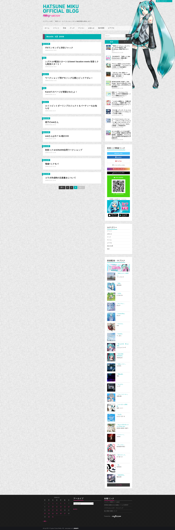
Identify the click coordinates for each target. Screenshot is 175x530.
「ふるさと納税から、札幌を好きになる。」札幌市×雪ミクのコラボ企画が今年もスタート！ (121, 102)
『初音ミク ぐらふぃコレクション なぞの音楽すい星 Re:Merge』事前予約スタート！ (121, 48)
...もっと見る (118, 485)
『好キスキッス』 (121, 455)
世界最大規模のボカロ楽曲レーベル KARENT (116, 505)
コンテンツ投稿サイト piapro (112, 502)
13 (64, 506)
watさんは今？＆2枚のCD (57, 136)
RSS (75, 509)
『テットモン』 (121, 444)
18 (56, 510)
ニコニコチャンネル (119, 165)
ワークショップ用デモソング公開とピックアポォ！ (69, 78)
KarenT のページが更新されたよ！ (61, 92)
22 (44, 513)
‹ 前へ (62, 187)
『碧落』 (119, 283)
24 (52, 513)
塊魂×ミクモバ (52, 164)
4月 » (45, 521)
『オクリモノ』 (121, 303)
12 (60, 506)
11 (56, 506)
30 (48, 517)
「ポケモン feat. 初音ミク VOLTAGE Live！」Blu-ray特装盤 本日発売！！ (121, 74)
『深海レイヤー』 (121, 364)
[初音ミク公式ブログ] (61, 11)
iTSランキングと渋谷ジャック (59, 48)
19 (60, 510)
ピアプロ (111, 28)
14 (68, 506)
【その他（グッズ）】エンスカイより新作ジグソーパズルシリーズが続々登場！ (121, 111)
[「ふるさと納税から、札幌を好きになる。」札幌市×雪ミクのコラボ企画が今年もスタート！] (108, 102)
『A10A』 (119, 293)
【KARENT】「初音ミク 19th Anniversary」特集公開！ (121, 57)
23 (48, 513)
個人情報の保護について (110, 511)
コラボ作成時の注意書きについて (60, 178)
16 (48, 510)
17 (52, 510)
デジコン (81, 28)
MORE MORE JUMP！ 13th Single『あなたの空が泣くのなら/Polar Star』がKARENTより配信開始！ (121, 84)
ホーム (47, 28)
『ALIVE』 (119, 414)
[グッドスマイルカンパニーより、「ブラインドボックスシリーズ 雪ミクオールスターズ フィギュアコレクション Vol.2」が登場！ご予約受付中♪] (108, 120)
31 (52, 517)
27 (64, 513)
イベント (56, 28)
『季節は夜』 (120, 374)
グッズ (72, 28)
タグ (125, 42)
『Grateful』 (120, 333)
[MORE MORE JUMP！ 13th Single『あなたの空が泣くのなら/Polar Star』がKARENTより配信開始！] (108, 83)
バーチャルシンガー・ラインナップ (113, 508)
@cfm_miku (119, 153)
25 (56, 513)
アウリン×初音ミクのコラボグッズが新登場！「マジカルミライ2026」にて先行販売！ (121, 65)
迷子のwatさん (52, 122)
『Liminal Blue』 (121, 313)
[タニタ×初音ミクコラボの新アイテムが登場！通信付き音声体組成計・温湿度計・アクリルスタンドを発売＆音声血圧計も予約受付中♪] (108, 133)
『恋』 (118, 465)
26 (60, 513)
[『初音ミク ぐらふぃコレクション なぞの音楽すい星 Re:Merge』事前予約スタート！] (108, 47)
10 (52, 506)
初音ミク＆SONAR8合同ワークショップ (63, 150)
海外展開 (101, 28)
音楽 (64, 28)
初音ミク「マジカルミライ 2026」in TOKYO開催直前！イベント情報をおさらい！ (121, 93)
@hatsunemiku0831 (119, 173)
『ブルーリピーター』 (123, 394)
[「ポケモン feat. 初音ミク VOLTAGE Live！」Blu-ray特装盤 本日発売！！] (108, 74)
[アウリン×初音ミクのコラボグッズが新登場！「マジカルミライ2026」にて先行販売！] (108, 65)
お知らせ (91, 28)
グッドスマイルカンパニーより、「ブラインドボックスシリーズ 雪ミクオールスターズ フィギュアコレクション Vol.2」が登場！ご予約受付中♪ (121, 122)
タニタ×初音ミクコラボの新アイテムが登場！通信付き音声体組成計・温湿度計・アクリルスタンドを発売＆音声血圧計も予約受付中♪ (121, 135)
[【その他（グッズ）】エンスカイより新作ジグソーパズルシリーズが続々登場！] (108, 111)
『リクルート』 (121, 434)
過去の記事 (46, 44)
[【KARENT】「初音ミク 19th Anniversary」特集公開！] (108, 58)
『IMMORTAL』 (121, 475)
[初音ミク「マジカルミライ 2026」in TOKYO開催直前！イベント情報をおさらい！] (108, 93)
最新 (111, 42)
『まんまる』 (120, 384)
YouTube (119, 161)
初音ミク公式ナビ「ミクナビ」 (118, 199)
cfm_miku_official (119, 169)
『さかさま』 (120, 323)
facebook (119, 157)
